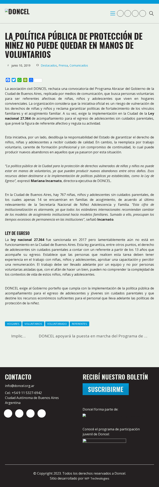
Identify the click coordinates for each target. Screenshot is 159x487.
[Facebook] (41, 413)
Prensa (63, 65)
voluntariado (57, 324)
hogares (13, 324)
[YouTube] (30, 413)
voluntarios (33, 324)
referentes (79, 324)
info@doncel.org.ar (19, 385)
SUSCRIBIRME (105, 389)
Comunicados (79, 65)
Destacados (49, 65)
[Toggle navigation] (112, 13)
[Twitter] (19, 413)
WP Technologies (96, 478)
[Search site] (151, 14)
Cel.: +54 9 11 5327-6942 (23, 393)
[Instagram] (8, 413)
